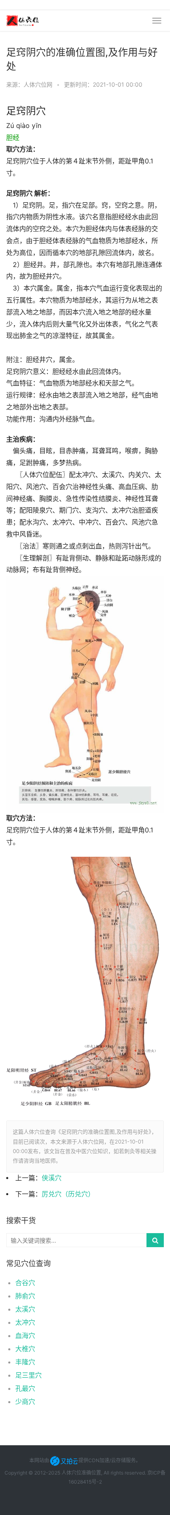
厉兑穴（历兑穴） (68, 1194)
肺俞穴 (25, 1296)
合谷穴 (25, 1283)
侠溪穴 (51, 1178)
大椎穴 (25, 1349)
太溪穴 (25, 1309)
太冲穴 (25, 1322)
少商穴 (25, 1401)
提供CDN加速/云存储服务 (107, 1460)
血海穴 (25, 1335)
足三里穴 (28, 1375)
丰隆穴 (25, 1362)
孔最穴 (25, 1388)
